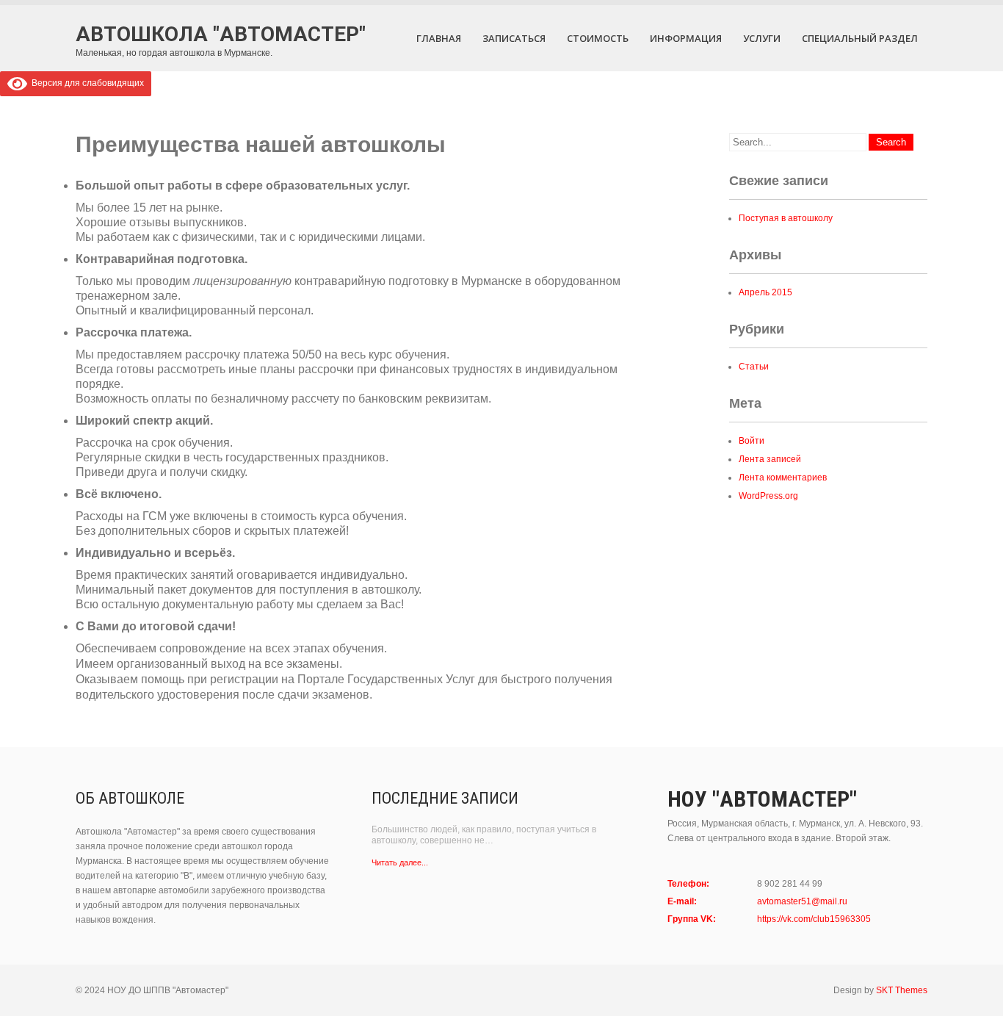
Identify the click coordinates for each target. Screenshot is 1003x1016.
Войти (751, 441)
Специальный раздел (860, 38)
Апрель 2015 (765, 292)
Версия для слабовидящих (85, 83)
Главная (438, 38)
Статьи (754, 366)
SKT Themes (901, 990)
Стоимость (598, 38)
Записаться (514, 38)
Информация (686, 38)
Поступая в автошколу (786, 218)
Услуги (762, 38)
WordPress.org (768, 496)
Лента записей (770, 459)
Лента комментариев (783, 477)
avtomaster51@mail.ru (802, 901)
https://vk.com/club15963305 (814, 919)
